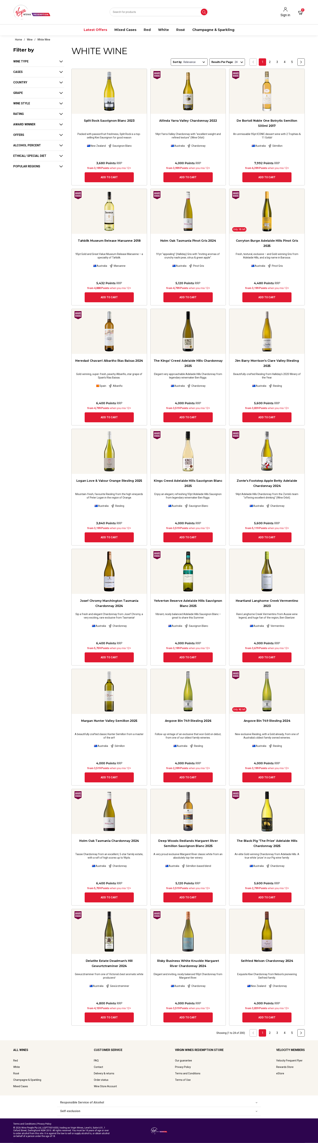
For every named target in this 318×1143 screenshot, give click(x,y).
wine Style (21, 103)
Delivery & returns (104, 1073)
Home (18, 39)
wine (30, 39)
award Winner (24, 124)
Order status (101, 1079)
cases (18, 72)
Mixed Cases (20, 1086)
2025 (267, 243)
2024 (188, 240)
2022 (188, 120)
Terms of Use (183, 1079)
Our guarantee (183, 1060)
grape (18, 93)
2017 (267, 123)
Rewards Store (285, 1066)
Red (15, 1060)
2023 (109, 120)
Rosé (16, 1073)
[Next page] (301, 62)
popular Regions (26, 166)
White (16, 1066)
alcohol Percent (27, 145)
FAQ (96, 1060)
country (20, 82)
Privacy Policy (183, 1066)
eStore (280, 1073)
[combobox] (159, 12)
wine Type (21, 61)
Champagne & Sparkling (27, 1079)
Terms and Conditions (187, 1073)
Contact (98, 1066)
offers (18, 135)
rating (18, 114)
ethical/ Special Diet (29, 156)
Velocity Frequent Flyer (289, 1060)
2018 (109, 240)
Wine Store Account (105, 1086)
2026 (188, 721)
